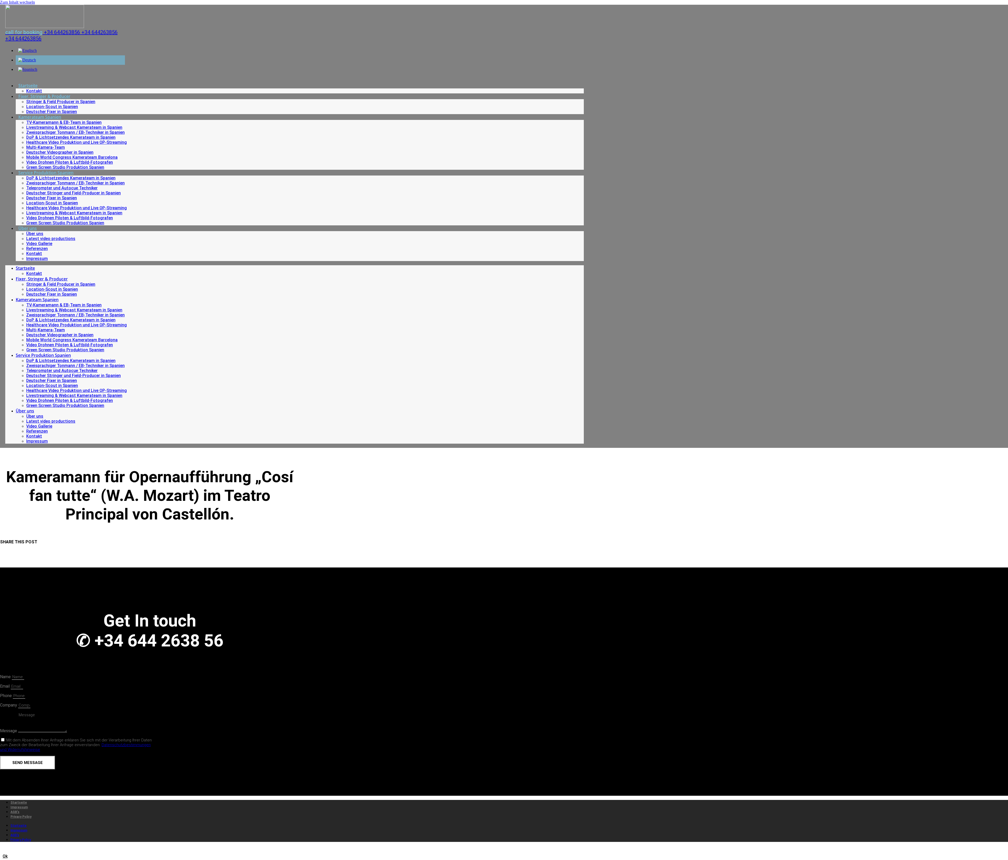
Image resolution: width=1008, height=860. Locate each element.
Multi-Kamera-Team (45, 147)
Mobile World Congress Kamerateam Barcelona (72, 157)
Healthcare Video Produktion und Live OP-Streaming (76, 142)
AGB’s (14, 812)
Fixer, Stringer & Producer (44, 96)
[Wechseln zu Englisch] (27, 50)
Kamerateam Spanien (39, 117)
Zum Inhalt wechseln (17, 2)
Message (9, 730)
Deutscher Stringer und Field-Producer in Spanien (73, 192)
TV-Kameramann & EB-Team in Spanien (64, 122)
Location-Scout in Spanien (52, 106)
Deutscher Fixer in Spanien (51, 111)
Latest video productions (50, 238)
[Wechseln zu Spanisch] (27, 69)
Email (5, 686)
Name (6, 676)
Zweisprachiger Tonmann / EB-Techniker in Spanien (75, 132)
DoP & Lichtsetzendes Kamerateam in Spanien (71, 137)
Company (9, 705)
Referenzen (37, 248)
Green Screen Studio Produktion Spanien (65, 167)
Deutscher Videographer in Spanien (59, 152)
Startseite (28, 85)
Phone (6, 695)
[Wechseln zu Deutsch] (27, 60)
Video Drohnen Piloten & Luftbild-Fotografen (69, 162)
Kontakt (34, 90)
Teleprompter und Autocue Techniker (62, 187)
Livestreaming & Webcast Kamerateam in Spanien (74, 127)
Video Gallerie (39, 243)
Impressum (37, 258)
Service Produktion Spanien (46, 173)
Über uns (27, 228)
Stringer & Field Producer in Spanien (60, 101)
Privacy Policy (21, 817)
